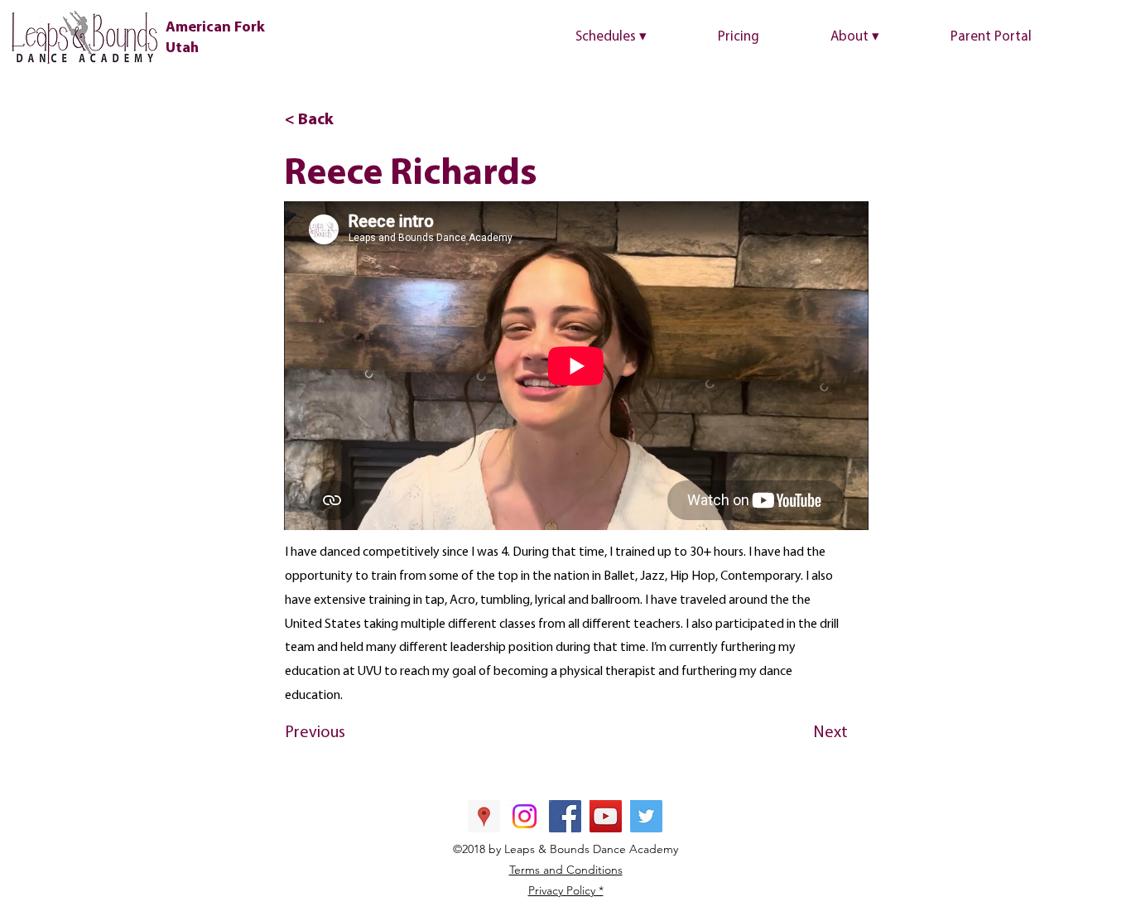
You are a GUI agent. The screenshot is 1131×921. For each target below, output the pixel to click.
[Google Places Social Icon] (484, 816)
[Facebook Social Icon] (565, 816)
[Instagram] (524, 816)
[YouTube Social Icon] (606, 816)
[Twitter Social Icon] (646, 816)
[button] (638, 37)
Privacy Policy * (566, 890)
